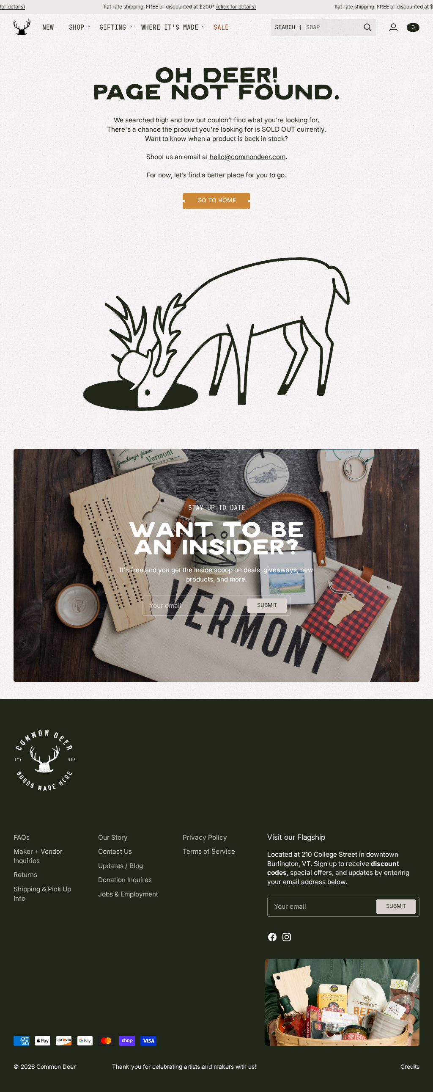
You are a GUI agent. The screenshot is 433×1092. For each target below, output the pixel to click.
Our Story (113, 837)
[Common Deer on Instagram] (287, 937)
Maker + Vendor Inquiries (38, 856)
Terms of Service (209, 851)
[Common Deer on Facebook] (272, 937)
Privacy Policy (205, 837)
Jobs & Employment (128, 894)
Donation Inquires (125, 880)
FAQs (22, 837)
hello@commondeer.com (247, 157)
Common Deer (56, 1066)
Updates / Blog (120, 866)
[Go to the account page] (393, 27)
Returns (25, 875)
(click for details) (202, 6)
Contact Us (115, 851)
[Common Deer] (22, 27)
